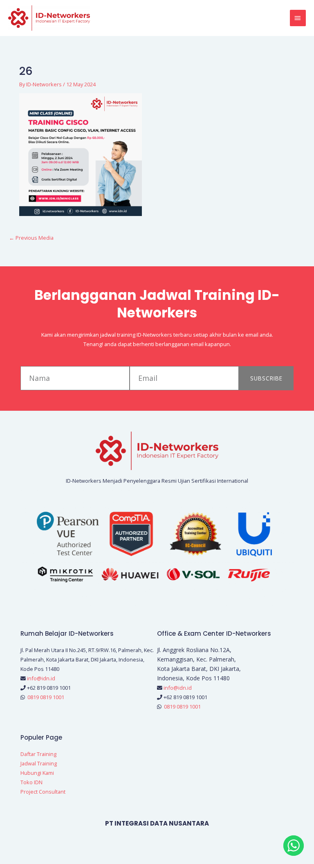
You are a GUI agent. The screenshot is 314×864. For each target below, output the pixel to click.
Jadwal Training (38, 763)
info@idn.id (41, 678)
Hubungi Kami (37, 772)
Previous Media (31, 237)
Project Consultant (42, 791)
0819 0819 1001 (45, 697)
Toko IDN (31, 782)
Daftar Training (38, 754)
